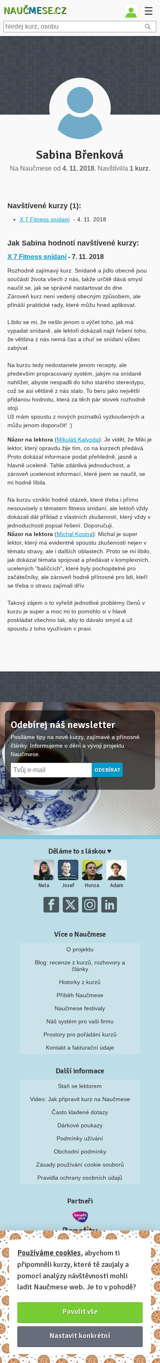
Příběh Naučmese (80, 995)
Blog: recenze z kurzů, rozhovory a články (80, 965)
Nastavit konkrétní (80, 1335)
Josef (68, 885)
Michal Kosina (75, 534)
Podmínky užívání (80, 1138)
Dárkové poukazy (80, 1125)
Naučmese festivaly (80, 1008)
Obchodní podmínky (80, 1151)
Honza (92, 885)
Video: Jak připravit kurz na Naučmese (80, 1099)
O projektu (80, 949)
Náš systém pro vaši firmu (80, 1021)
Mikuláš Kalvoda (78, 439)
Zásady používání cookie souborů (80, 1164)
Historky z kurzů (80, 982)
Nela (44, 885)
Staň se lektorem (80, 1086)
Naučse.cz (34, 10)
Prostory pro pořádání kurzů (80, 1034)
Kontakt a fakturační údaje (80, 1047)
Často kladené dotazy (80, 1112)
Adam (116, 885)
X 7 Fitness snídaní (45, 219)
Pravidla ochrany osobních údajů (79, 1177)
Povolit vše (80, 1311)
